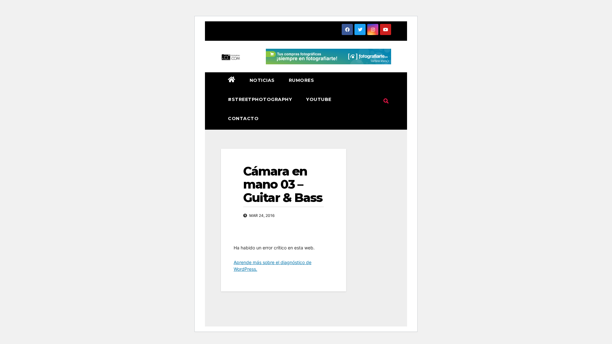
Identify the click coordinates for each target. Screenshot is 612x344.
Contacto (243, 118)
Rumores (301, 80)
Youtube (319, 99)
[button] (386, 101)
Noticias (262, 80)
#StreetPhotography (260, 99)
